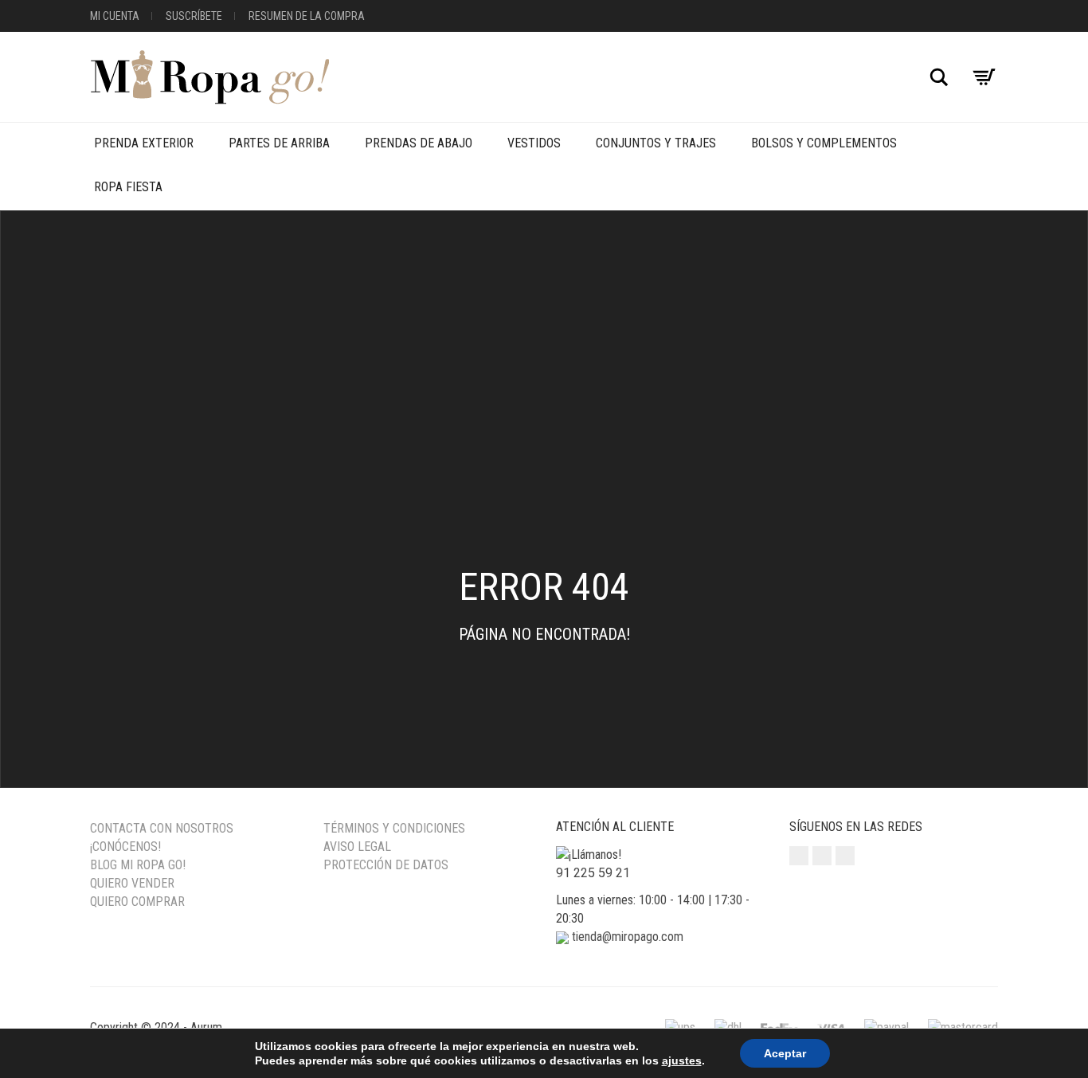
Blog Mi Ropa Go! (138, 864)
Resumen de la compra (307, 16)
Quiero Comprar (137, 901)
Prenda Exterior (144, 143)
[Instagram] (798, 855)
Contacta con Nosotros (161, 828)
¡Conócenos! (125, 846)
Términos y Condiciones (394, 828)
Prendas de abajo (418, 143)
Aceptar (785, 1053)
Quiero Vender (132, 883)
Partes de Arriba (279, 143)
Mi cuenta (114, 16)
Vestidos (534, 143)
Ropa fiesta (128, 186)
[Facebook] (822, 855)
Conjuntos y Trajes (656, 143)
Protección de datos (385, 864)
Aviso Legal (357, 846)
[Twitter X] (845, 855)
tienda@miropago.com (627, 936)
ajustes (682, 1060)
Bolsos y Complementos (824, 143)
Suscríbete (194, 16)
